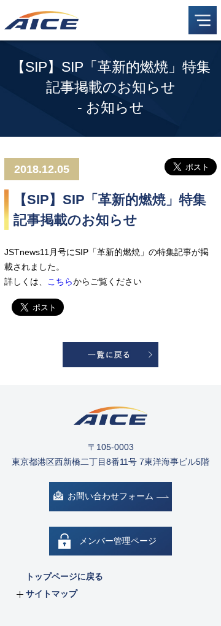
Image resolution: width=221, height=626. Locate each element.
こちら (60, 281)
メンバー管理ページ (118, 541)
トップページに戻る (64, 576)
